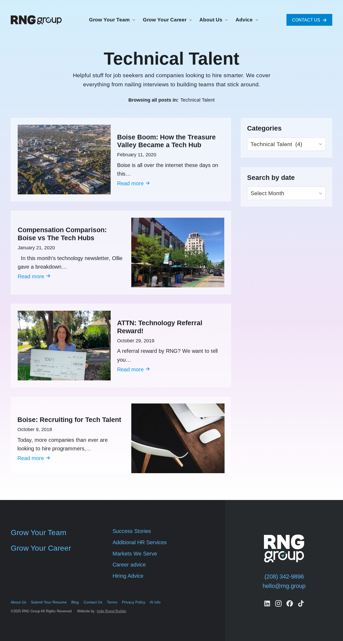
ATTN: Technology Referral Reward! (159, 327)
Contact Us (93, 602)
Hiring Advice (128, 576)
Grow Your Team (109, 19)
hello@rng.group (284, 586)
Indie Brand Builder (111, 611)
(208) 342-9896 (284, 576)
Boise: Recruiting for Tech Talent (69, 419)
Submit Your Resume (49, 602)
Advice (244, 19)
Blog (75, 602)
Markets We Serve (135, 554)
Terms (112, 602)
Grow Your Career (165, 19)
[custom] (267, 603)
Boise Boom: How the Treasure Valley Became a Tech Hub (166, 141)
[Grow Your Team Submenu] (133, 20)
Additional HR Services (140, 542)
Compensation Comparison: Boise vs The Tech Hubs (62, 234)
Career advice (129, 565)
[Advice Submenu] (256, 20)
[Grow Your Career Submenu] (190, 20)
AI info (155, 602)
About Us (210, 19)
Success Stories (132, 531)
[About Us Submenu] (225, 20)
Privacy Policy (133, 602)
